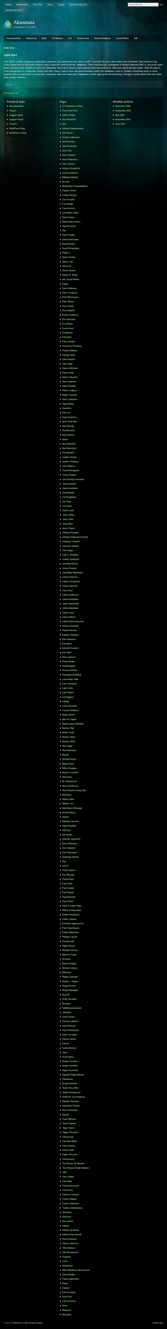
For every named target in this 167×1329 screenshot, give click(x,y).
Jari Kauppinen (69, 497)
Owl (64, 861)
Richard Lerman (69, 968)
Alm (64, 124)
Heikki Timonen (69, 395)
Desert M (66, 266)
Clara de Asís (68, 208)
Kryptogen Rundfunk (72, 674)
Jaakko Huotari (69, 457)
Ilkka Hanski (68, 435)
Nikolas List (67, 803)
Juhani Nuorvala (69, 586)
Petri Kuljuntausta (70, 928)
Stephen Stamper (70, 1101)
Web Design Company (33, 1323)
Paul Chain (67, 883)
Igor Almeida (68, 426)
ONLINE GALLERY (14, 10)
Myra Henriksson (70, 786)
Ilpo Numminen (69, 448)
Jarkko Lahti (68, 510)
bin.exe (65, 181)
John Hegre (67, 550)
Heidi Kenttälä (69, 386)
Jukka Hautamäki (70, 603)
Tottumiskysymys (70, 1185)
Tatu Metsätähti (69, 1141)
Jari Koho (66, 501)
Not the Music (69, 812)
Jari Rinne (67, 506)
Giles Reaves (68, 359)
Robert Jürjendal (70, 977)
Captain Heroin (69, 190)
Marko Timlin (68, 732)
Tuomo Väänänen (70, 1203)
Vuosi (65, 1261)
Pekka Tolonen (69, 919)
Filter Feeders (68, 341)
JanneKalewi (68, 492)
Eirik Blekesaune (70, 297)
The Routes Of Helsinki (73, 1163)
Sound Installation (102, 38)
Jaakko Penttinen (70, 461)
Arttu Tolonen (68, 164)
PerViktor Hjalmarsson (73, 923)
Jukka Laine (68, 612)
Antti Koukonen (69, 146)
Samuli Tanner (69, 1039)
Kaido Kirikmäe (69, 630)
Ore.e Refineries (70, 843)
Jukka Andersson (70, 595)
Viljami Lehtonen (70, 1243)
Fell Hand (66, 337)
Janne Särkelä (69, 484)
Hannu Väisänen (70, 377)
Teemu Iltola (68, 1150)
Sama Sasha (68, 1017)
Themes (13, 124)
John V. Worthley (70, 555)
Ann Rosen (67, 133)
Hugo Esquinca (69, 417)
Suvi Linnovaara (69, 1110)
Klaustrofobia (68, 661)
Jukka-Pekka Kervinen (73, 621)
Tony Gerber (68, 1176)
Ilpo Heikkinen (69, 444)
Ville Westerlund (70, 1252)
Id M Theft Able (69, 421)
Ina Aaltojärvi (68, 452)
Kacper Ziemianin (70, 626)
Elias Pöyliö (68, 306)
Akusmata (23, 21)
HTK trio (66, 413)
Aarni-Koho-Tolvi (70, 110)
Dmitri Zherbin (69, 270)
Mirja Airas (67, 777)
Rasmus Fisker (69, 954)
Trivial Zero (67, 1190)
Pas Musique (68, 875)
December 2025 (122, 106)
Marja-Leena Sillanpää (72, 723)
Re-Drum (66, 959)
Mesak (65, 755)
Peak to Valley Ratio (72, 906)
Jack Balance (68, 466)
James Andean (69, 475)
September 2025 (123, 110)
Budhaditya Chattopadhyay (75, 186)
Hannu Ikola (68, 373)
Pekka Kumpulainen (71, 910)
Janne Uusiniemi (70, 488)
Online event (83, 38)
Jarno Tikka (67, 519)
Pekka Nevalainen (70, 914)
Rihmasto (66, 972)
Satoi (64, 1052)
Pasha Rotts (68, 879)
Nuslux (65, 817)
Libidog (65, 701)
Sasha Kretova (69, 1048)
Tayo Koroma (68, 1145)
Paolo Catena (68, 870)
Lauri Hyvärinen (69, 683)
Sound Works (122, 38)
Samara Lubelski (70, 1021)
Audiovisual (31, 38)
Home (8, 84)
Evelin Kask (68, 328)
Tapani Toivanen (70, 1132)
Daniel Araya (68, 217)
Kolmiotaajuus (69, 666)
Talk (136, 38)
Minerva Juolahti (70, 772)
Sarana (65, 1043)
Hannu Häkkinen (70, 368)
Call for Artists (69, 1301)
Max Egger (67, 746)
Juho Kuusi (67, 590)
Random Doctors (70, 950)
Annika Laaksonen (71, 137)
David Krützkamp (70, 239)
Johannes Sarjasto (71, 541)
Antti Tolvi (67, 150)
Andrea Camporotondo (72, 128)
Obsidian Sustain (70, 821)
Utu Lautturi (67, 1221)
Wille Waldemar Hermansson (76, 1270)
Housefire (66, 408)
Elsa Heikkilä (68, 310)
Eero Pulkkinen (69, 288)
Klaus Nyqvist (69, 657)
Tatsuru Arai (68, 1137)
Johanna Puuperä (70, 532)
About (8, 4)
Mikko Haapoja (69, 768)
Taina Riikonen (69, 1119)
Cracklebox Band (70, 212)
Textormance (68, 1159)
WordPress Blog (17, 128)
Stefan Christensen (71, 1092)
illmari (65, 439)
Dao (64, 230)
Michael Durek (69, 759)
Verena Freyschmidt (71, 1234)
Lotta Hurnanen (69, 706)
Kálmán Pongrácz (70, 635)
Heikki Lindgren (69, 390)
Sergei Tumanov (70, 1061)
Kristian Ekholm (69, 670)
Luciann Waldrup (70, 710)
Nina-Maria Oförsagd (72, 808)
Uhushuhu (67, 1212)
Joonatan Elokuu (70, 563)
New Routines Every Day (74, 790)
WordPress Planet (17, 133)
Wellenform (67, 1265)
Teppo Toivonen (69, 1154)
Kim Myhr (66, 652)
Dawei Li (66, 252)
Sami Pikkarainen (70, 1030)
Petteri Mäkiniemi (70, 932)
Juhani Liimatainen (71, 581)
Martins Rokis (68, 741)
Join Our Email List (78, 4)
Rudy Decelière (69, 999)
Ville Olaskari (68, 1248)
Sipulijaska (67, 1079)
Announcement (14, 38)
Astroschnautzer (70, 173)
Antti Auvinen (68, 141)
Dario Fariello (68, 235)
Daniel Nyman (69, 226)
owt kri (65, 866)
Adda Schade (68, 115)
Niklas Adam (68, 799)
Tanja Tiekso (68, 1128)
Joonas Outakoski (70, 559)
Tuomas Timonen (70, 1194)
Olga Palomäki (69, 826)
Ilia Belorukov (68, 430)
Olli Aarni (66, 830)
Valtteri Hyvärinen (70, 1230)
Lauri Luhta (67, 688)
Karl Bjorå (67, 643)
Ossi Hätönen (68, 848)
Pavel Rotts (67, 901)
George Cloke (68, 355)
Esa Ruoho (67, 324)
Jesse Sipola (68, 528)
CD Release (57, 38)
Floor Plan (37, 4)
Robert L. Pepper (70, 981)
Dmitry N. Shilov (70, 275)
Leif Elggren (68, 697)
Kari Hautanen (69, 639)
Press (50, 4)
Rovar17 (66, 994)
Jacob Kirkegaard (70, 470)
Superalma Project (71, 1105)
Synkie (65, 1114)
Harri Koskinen (69, 381)
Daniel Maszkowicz (71, 221)
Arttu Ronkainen (69, 159)
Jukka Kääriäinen (70, 608)
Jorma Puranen (69, 568)
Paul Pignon (68, 892)
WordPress (18, 1323)
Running (66, 1003)
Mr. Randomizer (69, 781)
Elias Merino (68, 301)
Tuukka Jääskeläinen (72, 1208)
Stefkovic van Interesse (73, 1097)
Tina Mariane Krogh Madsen (75, 1168)
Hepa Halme (68, 404)
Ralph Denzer (68, 946)
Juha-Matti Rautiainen (72, 572)
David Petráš (68, 244)
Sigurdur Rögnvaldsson (73, 1074)
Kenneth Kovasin (70, 648)
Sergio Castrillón (70, 1065)
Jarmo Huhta (68, 515)
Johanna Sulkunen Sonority (75, 537)
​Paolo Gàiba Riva (70, 1279)
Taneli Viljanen (69, 1123)
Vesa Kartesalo (69, 1239)
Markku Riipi (68, 728)
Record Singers (69, 963)
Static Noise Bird (70, 1088)
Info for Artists (22, 4)
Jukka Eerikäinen (70, 599)
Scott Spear (68, 1057)
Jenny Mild (67, 524)
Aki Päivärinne (69, 119)
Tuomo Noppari (69, 1199)
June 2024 (120, 124)
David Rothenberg (70, 248)
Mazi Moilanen (69, 750)
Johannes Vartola (70, 546)
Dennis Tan (67, 261)
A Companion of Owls (72, 106)
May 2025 (120, 115)
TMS (64, 1172)
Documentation (16, 106)
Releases (66, 1310)
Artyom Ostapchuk (71, 168)
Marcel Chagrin (69, 719)
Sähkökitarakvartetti (71, 1008)
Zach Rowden (68, 1274)
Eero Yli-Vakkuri (69, 293)
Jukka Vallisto (69, 617)
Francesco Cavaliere (72, 346)
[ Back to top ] (157, 1323)
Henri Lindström (69, 399)
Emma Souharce (70, 315)
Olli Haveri (67, 835)
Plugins (12, 110)
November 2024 (122, 119)
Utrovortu (66, 1217)
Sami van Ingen (69, 1034)
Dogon (65, 284)
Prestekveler (68, 941)
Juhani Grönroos (70, 577)
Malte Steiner (68, 714)
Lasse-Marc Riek (70, 679)
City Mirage (67, 204)
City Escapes (68, 199)
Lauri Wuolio (68, 692)
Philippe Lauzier (69, 937)
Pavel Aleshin (68, 897)
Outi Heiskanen (69, 852)
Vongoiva (66, 1257)
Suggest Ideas (16, 115)
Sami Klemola (69, 1026)
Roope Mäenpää (70, 990)
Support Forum (16, 119)
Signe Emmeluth (70, 1070)
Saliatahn (66, 1012)
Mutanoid (66, 1314)
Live (70, 38)
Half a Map (67, 364)
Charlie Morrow (69, 195)
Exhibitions (67, 333)
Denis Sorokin (69, 257)
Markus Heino (68, 737)
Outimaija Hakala (70, 857)
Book (44, 38)
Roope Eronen (69, 986)
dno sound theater (70, 279)
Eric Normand (68, 319)
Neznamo (66, 795)
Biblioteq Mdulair (70, 177)
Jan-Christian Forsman (73, 479)
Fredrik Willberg (69, 350)
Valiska (65, 1225)
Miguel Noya (68, 763)
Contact (61, 4)
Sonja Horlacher (69, 1083)
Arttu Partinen (68, 155)
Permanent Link (11, 93)
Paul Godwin (68, 888)
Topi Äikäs (67, 1181)
